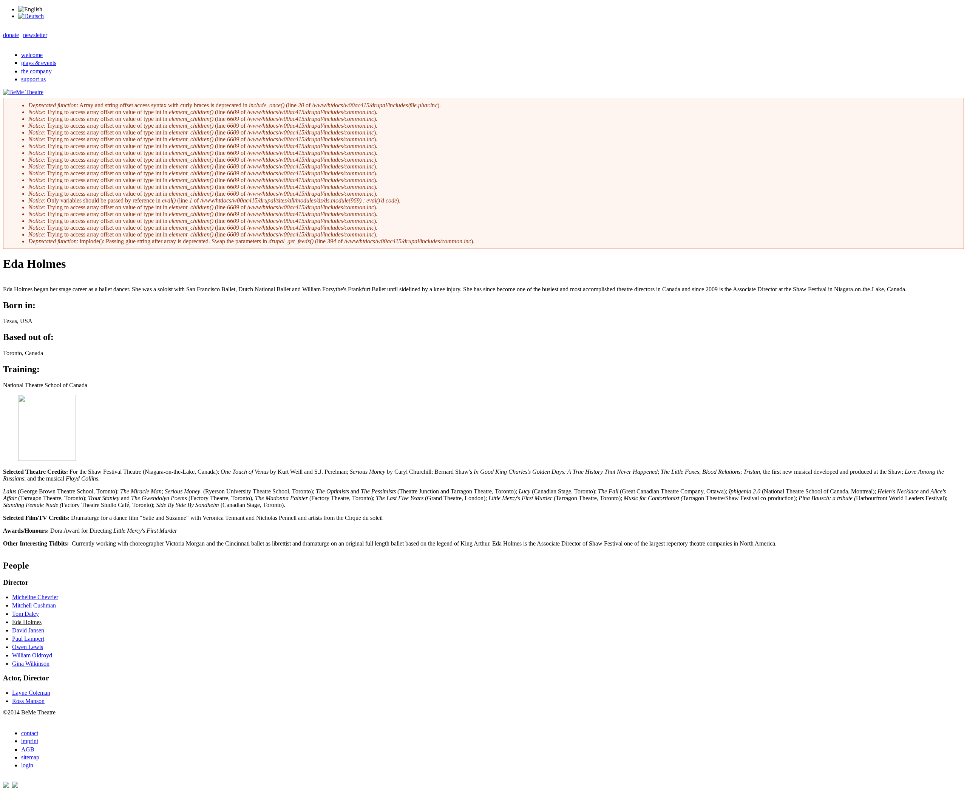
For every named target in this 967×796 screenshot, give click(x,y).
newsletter (35, 35)
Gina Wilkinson (30, 663)
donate (11, 35)
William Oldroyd (32, 655)
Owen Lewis (27, 647)
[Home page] (23, 92)
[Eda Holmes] (30, 9)
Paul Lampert (28, 638)
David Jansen (28, 630)
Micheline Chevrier (35, 597)
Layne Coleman (31, 692)
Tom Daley (25, 614)
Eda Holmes (27, 622)
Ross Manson (28, 701)
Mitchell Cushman (34, 605)
